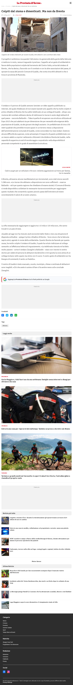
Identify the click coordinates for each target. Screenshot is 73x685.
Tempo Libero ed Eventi (9, 632)
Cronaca (4, 426)
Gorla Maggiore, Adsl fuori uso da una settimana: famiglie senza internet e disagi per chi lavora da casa (36, 380)
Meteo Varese (36, 561)
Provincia (8, 6)
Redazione (5, 654)
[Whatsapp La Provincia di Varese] (16, 316)
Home (2, 6)
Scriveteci (5, 656)
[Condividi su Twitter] (7, 316)
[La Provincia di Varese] (29, 3)
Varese (4, 621)
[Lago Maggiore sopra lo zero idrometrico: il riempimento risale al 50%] (5, 608)
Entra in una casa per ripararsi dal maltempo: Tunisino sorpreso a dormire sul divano (35, 429)
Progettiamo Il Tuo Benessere (10, 644)
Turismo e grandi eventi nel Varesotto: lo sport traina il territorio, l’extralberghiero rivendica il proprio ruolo (35, 477)
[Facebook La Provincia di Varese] (2, 316)
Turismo (4, 473)
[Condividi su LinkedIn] (11, 316)
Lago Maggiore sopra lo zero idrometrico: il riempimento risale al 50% (34, 602)
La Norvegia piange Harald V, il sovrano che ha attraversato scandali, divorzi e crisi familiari (40, 592)
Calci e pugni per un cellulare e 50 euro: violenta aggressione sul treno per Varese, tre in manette (37, 172)
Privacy (5, 661)
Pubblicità (5, 659)
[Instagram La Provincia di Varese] (8, 672)
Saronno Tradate (7, 627)
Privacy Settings (7, 682)
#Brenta (5, 326)
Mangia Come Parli (8, 642)
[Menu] (71, 3)
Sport (4, 630)
